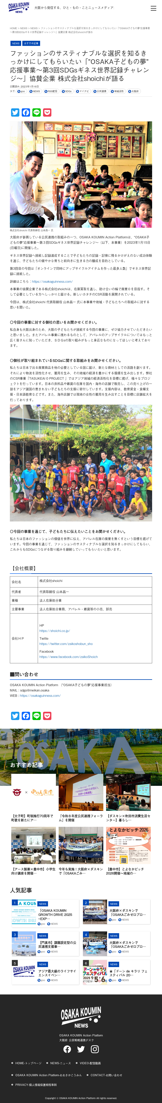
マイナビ (84, 91)
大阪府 (135, 91)
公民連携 (101, 91)
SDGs (68, 91)
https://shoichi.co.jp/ (55, 630)
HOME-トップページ (28, 1063)
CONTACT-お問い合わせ (106, 1075)
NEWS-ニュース (60, 1063)
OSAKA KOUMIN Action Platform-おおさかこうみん (48, 1075)
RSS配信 (52, 91)
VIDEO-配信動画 (90, 1063)
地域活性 (119, 91)
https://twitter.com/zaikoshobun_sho (66, 643)
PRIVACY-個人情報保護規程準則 (36, 1085)
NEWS (23, 28)
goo (23, 91)
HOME (13, 28)
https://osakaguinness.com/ (52, 281)
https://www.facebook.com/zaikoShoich (69, 656)
